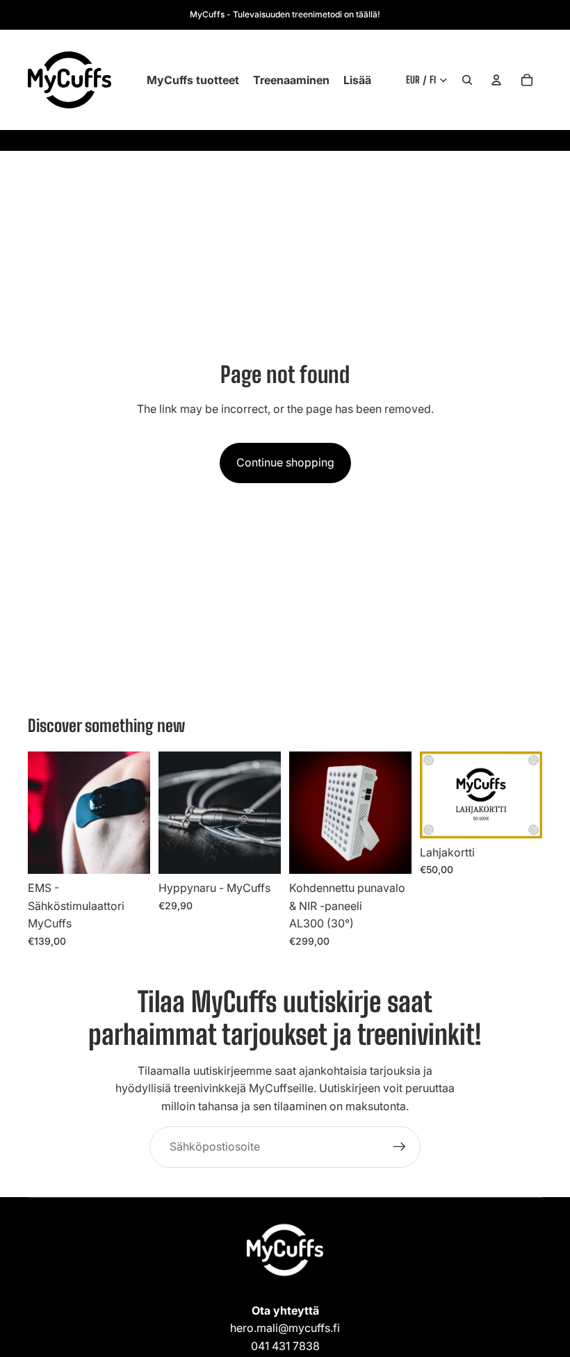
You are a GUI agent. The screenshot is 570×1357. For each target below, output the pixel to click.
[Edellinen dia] (38, 812)
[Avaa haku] (467, 80)
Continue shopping (285, 462)
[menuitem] (357, 80)
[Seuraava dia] (139, 812)
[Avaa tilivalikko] (496, 80)
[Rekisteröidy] (399, 1147)
